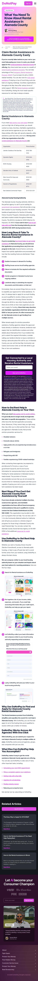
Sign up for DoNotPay (19, 373)
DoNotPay (9, 3)
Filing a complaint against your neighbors (17, 772)
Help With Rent (9, 10)
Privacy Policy (19, 378)
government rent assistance (11, 207)
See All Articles (19, 809)
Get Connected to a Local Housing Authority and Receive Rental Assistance (19, 39)
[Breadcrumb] (2, 47)
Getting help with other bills (12, 776)
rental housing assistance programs (13, 70)
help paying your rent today (18, 123)
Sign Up (28, 3)
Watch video (9, 925)
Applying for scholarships (12, 780)
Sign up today (28, 900)
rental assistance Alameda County (22, 64)
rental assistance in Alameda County (14, 141)
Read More (7, 829)
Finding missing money (11, 784)
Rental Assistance (23, 88)
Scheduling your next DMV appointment (17, 768)
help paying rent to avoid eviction (24, 414)
